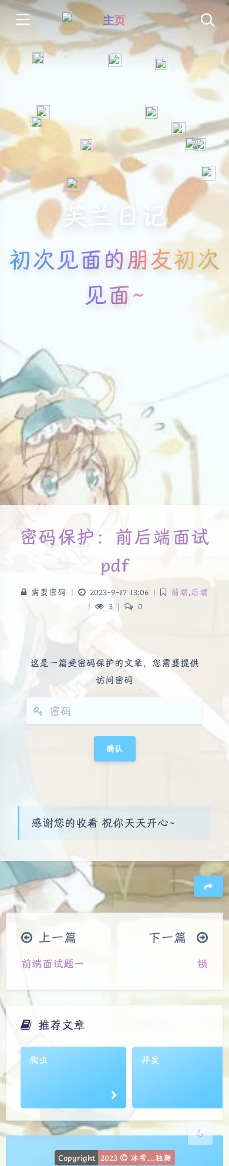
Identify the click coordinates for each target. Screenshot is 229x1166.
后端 (199, 592)
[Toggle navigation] (207, 20)
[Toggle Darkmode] (200, 1133)
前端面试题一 (53, 963)
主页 (114, 20)
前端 (179, 592)
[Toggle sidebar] (22, 20)
